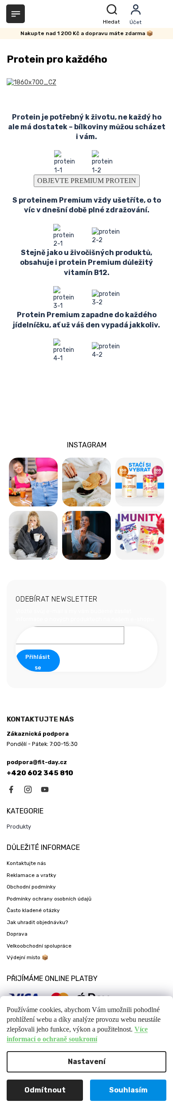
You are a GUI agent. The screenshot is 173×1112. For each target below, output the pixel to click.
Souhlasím (128, 1090)
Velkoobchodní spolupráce (39, 946)
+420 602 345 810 (40, 773)
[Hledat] (113, 14)
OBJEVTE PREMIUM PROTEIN (86, 180)
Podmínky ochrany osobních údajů (49, 899)
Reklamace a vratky (31, 875)
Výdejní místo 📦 (27, 957)
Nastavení (87, 1061)
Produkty (19, 826)
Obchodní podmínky (31, 887)
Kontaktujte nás (26, 863)
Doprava (17, 934)
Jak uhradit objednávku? (37, 922)
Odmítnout (45, 1090)
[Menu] (15, 13)
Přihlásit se (37, 662)
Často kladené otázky (33, 910)
